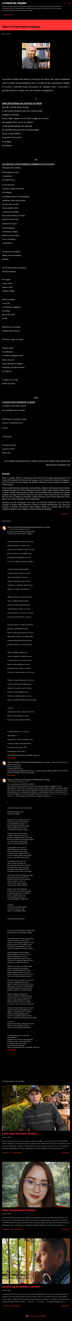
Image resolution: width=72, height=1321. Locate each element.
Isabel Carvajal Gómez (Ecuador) (19, 1210)
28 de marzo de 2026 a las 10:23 (18, 781)
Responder (11, 758)
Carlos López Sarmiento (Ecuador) (19, 1133)
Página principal (8, 15)
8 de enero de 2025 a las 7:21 (60, 762)
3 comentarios (16, 1306)
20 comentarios (16, 1229)
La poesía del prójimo (14, 3)
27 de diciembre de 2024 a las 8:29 (19, 529)
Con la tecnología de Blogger (37, 1316)
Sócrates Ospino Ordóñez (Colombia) (21, 1286)
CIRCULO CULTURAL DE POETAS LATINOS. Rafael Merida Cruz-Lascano (28, 527)
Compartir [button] (64, 514)
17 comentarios (16, 1153)
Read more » (66, 1153)
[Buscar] (65, 3)
